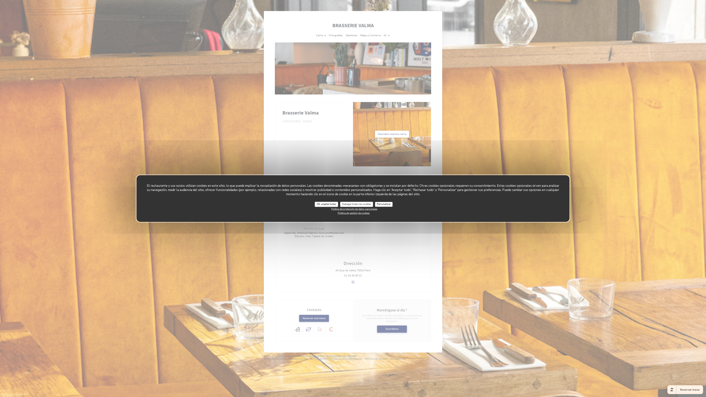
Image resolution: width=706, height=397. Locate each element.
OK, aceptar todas (326, 204)
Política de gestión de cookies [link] (354, 213)
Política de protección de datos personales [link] (354, 209)
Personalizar (384, 204)
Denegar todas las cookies (356, 204)
